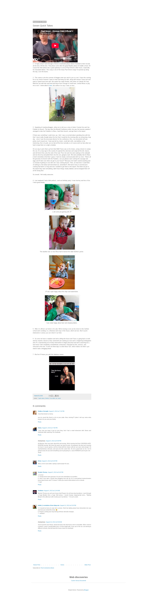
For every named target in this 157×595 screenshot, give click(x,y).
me (56, 398)
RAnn (39, 461)
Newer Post (36, 565)
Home (62, 565)
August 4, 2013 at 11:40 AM (52, 490)
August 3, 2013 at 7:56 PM (49, 428)
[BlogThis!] (52, 396)
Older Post (87, 565)
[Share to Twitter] (54, 396)
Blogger (86, 590)
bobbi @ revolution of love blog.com (48, 505)
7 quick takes (41, 398)
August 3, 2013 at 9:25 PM (49, 461)
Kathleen (40, 490)
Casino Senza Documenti (78, 580)
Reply (39, 422)
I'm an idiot (52, 398)
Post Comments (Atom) (47, 568)
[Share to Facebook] (56, 396)
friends (47, 398)
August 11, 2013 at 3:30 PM (68, 505)
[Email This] (50, 396)
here (50, 85)
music (59, 398)
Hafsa (40, 428)
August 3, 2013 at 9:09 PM (53, 441)
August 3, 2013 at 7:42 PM (56, 411)
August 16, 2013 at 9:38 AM (54, 522)
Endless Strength (43, 411)
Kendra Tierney (42, 472)
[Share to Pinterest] (58, 396)
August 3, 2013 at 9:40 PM (55, 472)
